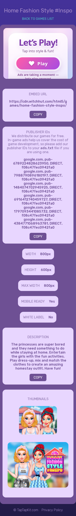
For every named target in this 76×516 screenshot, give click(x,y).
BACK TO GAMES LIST (38, 19)
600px (46, 270)
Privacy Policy (52, 510)
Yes (52, 301)
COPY (38, 115)
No (51, 317)
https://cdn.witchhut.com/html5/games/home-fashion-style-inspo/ (38, 103)
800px (45, 254)
